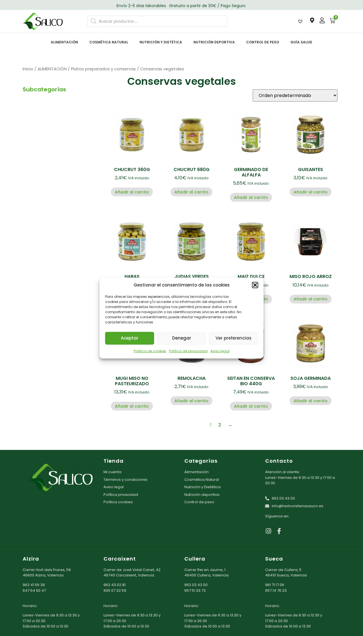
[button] (255, 285)
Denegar (181, 338)
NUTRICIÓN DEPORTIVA (214, 42)
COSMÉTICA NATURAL (108, 42)
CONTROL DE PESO (262, 42)
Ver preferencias (234, 338)
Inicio (28, 69)
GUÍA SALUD (301, 42)
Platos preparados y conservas (103, 69)
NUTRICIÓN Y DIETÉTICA (161, 42)
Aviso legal (219, 350)
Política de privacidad (188, 350)
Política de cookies (150, 350)
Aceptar (129, 338)
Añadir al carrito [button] (132, 192)
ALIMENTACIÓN (64, 42)
